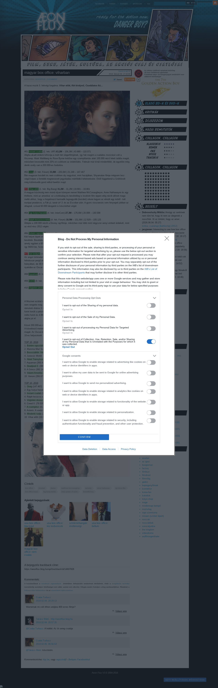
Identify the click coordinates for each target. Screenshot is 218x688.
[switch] (151, 305)
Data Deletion (89, 449)
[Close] (168, 239)
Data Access (109, 449)
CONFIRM (84, 437)
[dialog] (109, 344)
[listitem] (109, 298)
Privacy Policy (128, 449)
